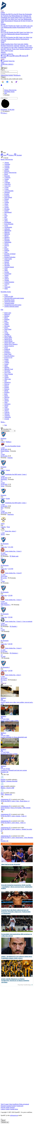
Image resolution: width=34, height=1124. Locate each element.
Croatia (6, 187)
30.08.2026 (4, 477)
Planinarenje (9, 45)
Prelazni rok (17, 21)
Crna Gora (7, 186)
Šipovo (6, 399)
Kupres (6, 359)
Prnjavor (6, 389)
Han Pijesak (7, 336)
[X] (12, 82)
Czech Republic (9, 191)
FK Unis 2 (4, 680)
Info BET (3, 49)
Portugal (6, 250)
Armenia (6, 166)
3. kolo (3, 454)
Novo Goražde (8, 374)
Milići (6, 366)
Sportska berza (9, 44)
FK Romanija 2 (5, 667)
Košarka (16, 56)
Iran (5, 214)
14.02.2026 (4, 554)
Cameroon (7, 177)
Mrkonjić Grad (8, 369)
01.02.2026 (4, 651)
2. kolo (3, 447)
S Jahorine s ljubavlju (7, 54)
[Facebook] (7, 82)
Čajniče (6, 322)
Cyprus (6, 189)
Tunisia (6, 275)
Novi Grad (7, 372)
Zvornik (6, 419)
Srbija (6, 270)
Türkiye (6, 278)
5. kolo (3, 623)
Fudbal (4, 56)
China (6, 181)
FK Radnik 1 (13, 626)
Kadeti (8, 498)
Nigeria (6, 244)
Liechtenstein (8, 227)
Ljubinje (6, 362)
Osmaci (6, 377)
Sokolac (6, 400)
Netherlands (7, 242)
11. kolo (3, 574)
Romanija (3, 438)
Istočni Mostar (8, 341)
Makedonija (7, 230)
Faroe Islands (8, 197)
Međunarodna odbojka (13, 39)
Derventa (7, 326)
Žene (8, 527)
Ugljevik (6, 412)
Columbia (7, 182)
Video (15, 47)
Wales (6, 288)
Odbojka (24, 56)
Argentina (7, 164)
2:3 (2, 558)
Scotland (6, 260)
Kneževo (7, 351)
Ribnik (6, 390)
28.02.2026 (4, 625)
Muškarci (8, 442)
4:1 (2, 452)
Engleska (7, 195)
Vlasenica (7, 415)
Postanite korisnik (6, 1106)
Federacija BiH (8, 296)
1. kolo (3, 533)
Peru (5, 247)
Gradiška (7, 334)
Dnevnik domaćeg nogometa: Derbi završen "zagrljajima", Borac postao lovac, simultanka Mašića (16, 886)
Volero (3, 523)
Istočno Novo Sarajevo (10, 344)
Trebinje (6, 409)
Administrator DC (6, 799)
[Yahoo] (16, 82)
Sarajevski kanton (9, 301)
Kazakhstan (7, 222)
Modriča (6, 367)
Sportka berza (14, 1109)
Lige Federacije (26, 17)
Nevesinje (7, 371)
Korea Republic (8, 224)
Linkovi (3, 1109)
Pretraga (12, 1107)
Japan (6, 220)
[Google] (3, 82)
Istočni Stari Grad (9, 342)
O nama (6, 1104)
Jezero (6, 347)
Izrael (6, 219)
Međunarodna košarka (10, 27)
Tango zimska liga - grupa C (13, 675)
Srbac (6, 402)
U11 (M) (10, 547)
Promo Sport (15, 49)
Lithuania (7, 229)
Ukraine (6, 280)
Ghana (6, 204)
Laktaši (6, 361)
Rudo (6, 394)
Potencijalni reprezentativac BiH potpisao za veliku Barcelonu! (16, 935)
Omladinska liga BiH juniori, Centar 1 (16, 474)
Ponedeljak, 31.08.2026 (7, 109)
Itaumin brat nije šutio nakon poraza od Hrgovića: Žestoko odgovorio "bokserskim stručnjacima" (15, 911)
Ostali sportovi (28, 47)
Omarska (10, 457)
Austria (6, 169)
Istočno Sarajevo (9, 346)
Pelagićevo (7, 382)
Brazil (6, 174)
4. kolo (3, 482)
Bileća (6, 317)
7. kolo (3, 581)
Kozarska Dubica (9, 356)
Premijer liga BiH (6, 14)
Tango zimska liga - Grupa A (13, 551)
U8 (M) (10, 644)
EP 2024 (23, 21)
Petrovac (6, 384)
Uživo (4, 113)
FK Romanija (5, 543)
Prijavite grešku (5, 1107)
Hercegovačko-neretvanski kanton (14, 298)
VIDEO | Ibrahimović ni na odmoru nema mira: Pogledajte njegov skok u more (16, 957)
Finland (6, 199)
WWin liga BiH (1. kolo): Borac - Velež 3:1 (13, 822)
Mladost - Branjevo (7, 788)
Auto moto (20, 44)
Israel (5, 215)
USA (5, 285)
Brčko (6, 295)
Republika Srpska (9, 91)
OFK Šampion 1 (6, 604)
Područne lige (7, 16)
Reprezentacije (9, 21)
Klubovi (11, 155)
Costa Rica (7, 184)
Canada (6, 179)
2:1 (2, 509)
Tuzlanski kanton (9, 303)
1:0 (2, 655)
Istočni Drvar (8, 339)
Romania (7, 255)
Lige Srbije (11, 19)
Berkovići (7, 314)
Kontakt (13, 1106)
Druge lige (22, 14)
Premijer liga (12, 26)
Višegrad (6, 414)
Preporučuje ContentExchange (24, 984)
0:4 (2, 579)
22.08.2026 (4, 506)
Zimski (3, 44)
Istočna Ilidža (8, 337)
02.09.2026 (4, 456)
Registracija (17, 75)
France (6, 200)
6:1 (2, 481)
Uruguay (6, 283)
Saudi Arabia (8, 259)
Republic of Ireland (9, 254)
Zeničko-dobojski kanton (11, 306)
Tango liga (4, 547)
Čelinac (6, 324)
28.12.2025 (4, 678)
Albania (6, 162)
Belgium (6, 171)
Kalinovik (7, 349)
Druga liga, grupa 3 (10, 531)
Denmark (7, 192)
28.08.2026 (4, 449)
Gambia (6, 202)
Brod (5, 321)
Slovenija (7, 265)
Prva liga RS (14, 14)
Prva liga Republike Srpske (12, 446)
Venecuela (7, 287)
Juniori (8, 470)
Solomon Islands (9, 267)
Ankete (8, 1109)
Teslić (6, 407)
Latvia (6, 225)
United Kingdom (9, 282)
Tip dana (10, 50)
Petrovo (6, 385)
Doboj (6, 327)
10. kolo (3, 553)
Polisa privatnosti (24, 1104)
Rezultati (19, 155)
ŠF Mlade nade (14, 556)
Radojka (3, 779)
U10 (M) (10, 569)
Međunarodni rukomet (13, 34)
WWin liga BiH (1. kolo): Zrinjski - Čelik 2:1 (14, 816)
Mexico (6, 235)
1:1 (2, 606)
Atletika (26, 44)
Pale (5, 93)
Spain (6, 268)
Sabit (2, 786)
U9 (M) (10, 595)
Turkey (6, 277)
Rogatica (6, 392)
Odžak (6, 376)
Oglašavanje (19, 1106)
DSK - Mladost (6, 794)
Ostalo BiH (4, 19)
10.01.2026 (4, 576)
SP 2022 (28, 21)
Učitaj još (3, 683)
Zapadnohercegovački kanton (12, 305)
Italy (5, 217)
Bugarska (7, 176)
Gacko (6, 332)
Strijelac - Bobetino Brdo (9, 781)
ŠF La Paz (4, 578)
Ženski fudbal (14, 17)
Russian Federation (9, 257)
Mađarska (7, 234)
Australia (7, 167)
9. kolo (3, 601)
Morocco (7, 239)
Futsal (20, 17)
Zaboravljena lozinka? (7, 75)
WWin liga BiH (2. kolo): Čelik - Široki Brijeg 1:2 (15, 801)
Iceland (6, 210)
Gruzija (6, 207)
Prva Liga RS (5, 32)
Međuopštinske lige (17, 16)
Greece (6, 205)
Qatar (6, 252)
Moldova (7, 237)
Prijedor (6, 387)
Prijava (5, 68)
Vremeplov (21, 47)
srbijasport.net (14, 1115)
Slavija (3, 534)
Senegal (6, 262)
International (8, 212)
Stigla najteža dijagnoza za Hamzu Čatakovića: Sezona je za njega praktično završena (15, 980)
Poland (6, 249)
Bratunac (7, 319)
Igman (2, 486)
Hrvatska (7, 209)
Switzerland (7, 273)
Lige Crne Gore (18, 19)
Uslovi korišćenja (14, 1104)
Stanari (6, 405)
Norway (6, 245)
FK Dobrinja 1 (14, 653)
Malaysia (7, 232)
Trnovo (6, 410)
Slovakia (6, 263)
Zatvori (3, 1120)
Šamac (6, 395)
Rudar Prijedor (5, 451)
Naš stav (9, 49)
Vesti (2, 11)
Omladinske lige (5, 17)
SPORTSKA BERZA (7, 64)
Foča (5, 331)
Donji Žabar (7, 329)
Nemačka (7, 240)
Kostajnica (7, 352)
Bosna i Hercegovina (10, 90)
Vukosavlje (7, 417)
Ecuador (6, 194)
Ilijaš (2, 508)
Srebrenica (7, 404)
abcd (2, 793)
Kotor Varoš (7, 354)
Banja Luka (7, 312)
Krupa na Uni (8, 357)
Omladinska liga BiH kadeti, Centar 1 (15, 503)
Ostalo (18, 26)
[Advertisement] (17, 132)
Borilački (3, 45)
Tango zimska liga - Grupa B (13, 573)
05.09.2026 (4, 484)
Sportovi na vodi (9, 47)
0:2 (2, 628)
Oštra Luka (7, 379)
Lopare (6, 364)
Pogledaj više (4, 772)
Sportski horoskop (24, 49)
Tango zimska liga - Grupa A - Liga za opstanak (18, 621)
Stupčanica (4, 479)
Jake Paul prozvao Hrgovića (10, 864)
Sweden (6, 272)
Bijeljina (6, 316)
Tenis (15, 44)
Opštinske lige (27, 16)
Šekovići (6, 397)
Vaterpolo (16, 45)
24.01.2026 (4, 603)
